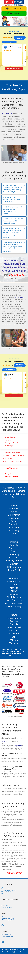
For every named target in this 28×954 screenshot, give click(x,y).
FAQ (2, 903)
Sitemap (24, 949)
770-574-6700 (16, 275)
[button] (24, 185)
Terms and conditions (6, 907)
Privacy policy (4, 905)
